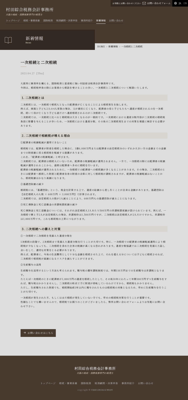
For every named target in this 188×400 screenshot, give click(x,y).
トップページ (13, 20)
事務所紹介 (87, 20)
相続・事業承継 (31, 20)
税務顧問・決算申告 (66, 20)
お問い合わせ (116, 20)
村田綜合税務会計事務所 (95, 370)
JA (180, 3)
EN (185, 3)
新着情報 (101, 20)
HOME (101, 46)
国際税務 (48, 20)
